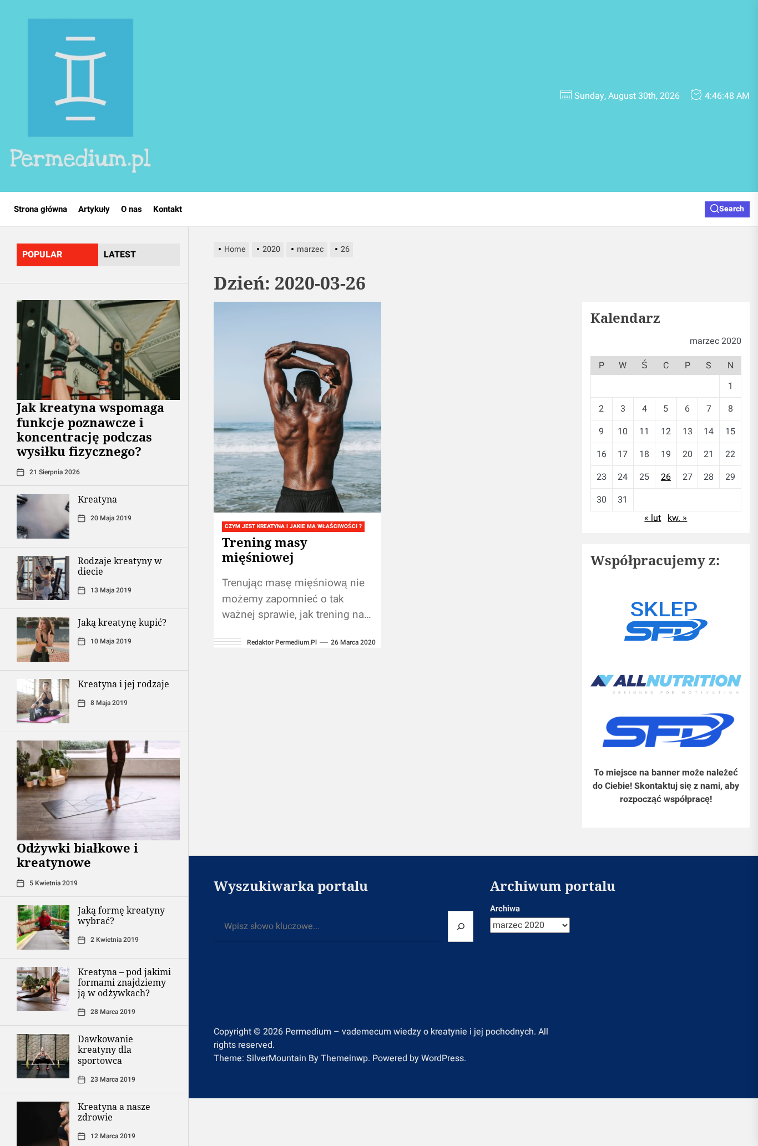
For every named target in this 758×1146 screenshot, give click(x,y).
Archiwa (505, 908)
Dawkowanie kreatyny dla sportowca (105, 1049)
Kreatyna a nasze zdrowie (114, 1112)
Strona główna (40, 209)
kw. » (677, 518)
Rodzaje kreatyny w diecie (120, 566)
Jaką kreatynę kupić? (122, 622)
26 (666, 477)
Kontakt (167, 209)
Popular (42, 254)
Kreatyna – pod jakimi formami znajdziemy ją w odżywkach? (124, 982)
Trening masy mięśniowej (264, 549)
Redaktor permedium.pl (282, 642)
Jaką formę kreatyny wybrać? (121, 915)
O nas (131, 209)
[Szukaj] (460, 926)
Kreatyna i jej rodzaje (123, 684)
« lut (652, 518)
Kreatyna (97, 499)
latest (120, 254)
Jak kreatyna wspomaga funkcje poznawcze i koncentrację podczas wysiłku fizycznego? (90, 429)
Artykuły (94, 209)
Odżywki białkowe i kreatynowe (77, 854)
